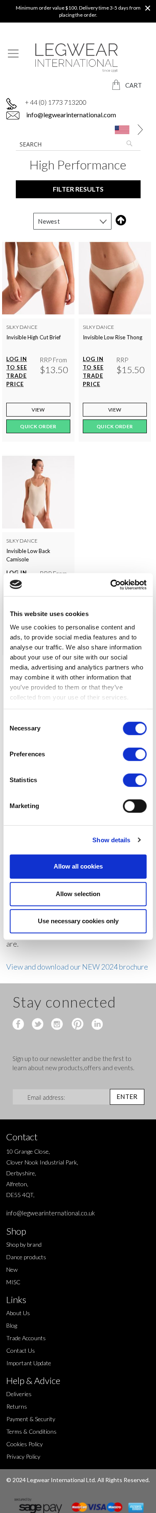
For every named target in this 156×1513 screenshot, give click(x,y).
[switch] (134, 755)
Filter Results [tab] (78, 189)
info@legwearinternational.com (70, 115)
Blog (11, 1325)
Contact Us (20, 1350)
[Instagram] (57, 1024)
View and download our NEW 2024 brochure (77, 966)
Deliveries (19, 1393)
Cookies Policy (24, 1443)
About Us (18, 1312)
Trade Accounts (26, 1337)
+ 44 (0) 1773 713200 (56, 102)
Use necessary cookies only (78, 920)
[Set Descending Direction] (119, 220)
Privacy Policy (23, 1456)
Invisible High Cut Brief (33, 337)
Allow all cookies (78, 866)
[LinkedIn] (96, 1024)
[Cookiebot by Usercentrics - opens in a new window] (111, 584)
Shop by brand (24, 1244)
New (11, 1269)
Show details (111, 840)
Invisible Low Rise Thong (112, 337)
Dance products (26, 1256)
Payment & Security (30, 1418)
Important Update (28, 1362)
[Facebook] (19, 1024)
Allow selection (78, 893)
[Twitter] (38, 1024)
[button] (124, 129)
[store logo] (78, 57)
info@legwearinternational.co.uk (50, 1213)
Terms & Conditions (31, 1431)
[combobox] (78, 144)
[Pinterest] (77, 1024)
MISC (13, 1282)
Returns (16, 1406)
